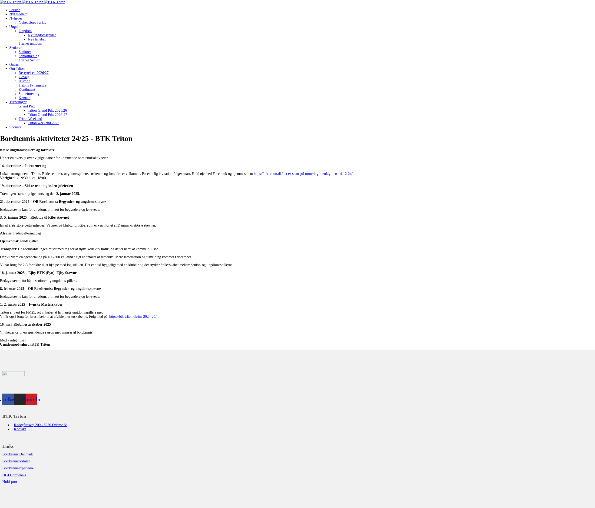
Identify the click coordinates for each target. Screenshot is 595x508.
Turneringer (17, 102)
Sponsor (15, 127)
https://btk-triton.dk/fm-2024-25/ (132, 316)
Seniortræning (29, 56)
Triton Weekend (30, 119)
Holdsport (9, 482)
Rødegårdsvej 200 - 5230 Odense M (40, 425)
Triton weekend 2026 (43, 123)
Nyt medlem (18, 14)
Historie (24, 81)
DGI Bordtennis (14, 475)
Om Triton (17, 68)
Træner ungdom (30, 43)
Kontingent (27, 89)
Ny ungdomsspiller (42, 35)
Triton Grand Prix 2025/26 (47, 110)
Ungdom (15, 27)
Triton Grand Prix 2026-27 (47, 115)
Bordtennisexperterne (18, 468)
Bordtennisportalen (16, 461)
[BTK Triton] (32, 2)
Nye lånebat (37, 39)
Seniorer (15, 48)
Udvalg (24, 77)
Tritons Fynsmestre (32, 85)
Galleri (14, 64)
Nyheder (15, 18)
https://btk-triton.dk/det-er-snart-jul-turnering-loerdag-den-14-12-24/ (303, 174)
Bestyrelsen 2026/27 (34, 73)
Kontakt (24, 98)
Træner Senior (29, 60)
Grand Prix (27, 106)
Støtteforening (29, 94)
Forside (14, 10)
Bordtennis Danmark (17, 454)
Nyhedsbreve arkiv (32, 22)
